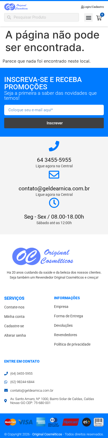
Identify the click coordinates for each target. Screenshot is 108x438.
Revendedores (65, 335)
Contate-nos (14, 307)
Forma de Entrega (68, 316)
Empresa (61, 306)
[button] (88, 17)
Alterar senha (15, 335)
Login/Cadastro (94, 7)
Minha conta (14, 316)
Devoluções (63, 325)
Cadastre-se (14, 326)
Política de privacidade (72, 344)
